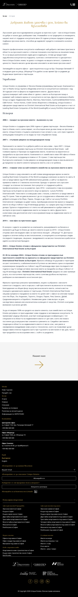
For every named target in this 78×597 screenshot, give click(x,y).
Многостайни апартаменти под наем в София (58, 525)
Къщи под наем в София (50, 511)
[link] (5, 16)
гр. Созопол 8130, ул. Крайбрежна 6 (15, 446)
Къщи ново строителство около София (17, 553)
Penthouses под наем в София (52, 530)
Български (6, 458)
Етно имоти (45, 546)
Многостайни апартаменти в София (16, 522)
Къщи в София (8, 511)
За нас (5, 16)
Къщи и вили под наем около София (54, 514)
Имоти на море (46, 538)
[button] (73, 4)
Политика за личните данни (12, 411)
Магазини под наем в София (13, 544)
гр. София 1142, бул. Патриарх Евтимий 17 (17, 425)
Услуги (4, 399)
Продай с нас (7, 393)
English (4, 461)
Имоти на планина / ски (49, 541)
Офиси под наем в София (12, 538)
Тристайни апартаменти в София (15, 519)
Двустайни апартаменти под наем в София (56, 517)
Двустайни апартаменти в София (15, 517)
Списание (5, 405)
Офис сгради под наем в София (14, 541)
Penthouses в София (10, 527)
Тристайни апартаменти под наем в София (56, 519)
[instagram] (42, 581)
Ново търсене (7, 390)
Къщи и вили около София (12, 514)
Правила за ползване (10, 408)
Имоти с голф (46, 544)
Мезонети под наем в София (51, 527)
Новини (5, 402)
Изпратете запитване (39, 487)
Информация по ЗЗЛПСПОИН (13, 414)
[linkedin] (48, 581)
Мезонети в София (10, 525)
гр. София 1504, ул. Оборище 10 (13, 435)
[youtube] (36, 581)
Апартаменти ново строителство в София (18, 550)
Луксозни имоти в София (12, 509)
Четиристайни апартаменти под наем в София (58, 522)
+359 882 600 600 (8, 428)
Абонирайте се (39, 478)
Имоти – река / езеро (48, 549)
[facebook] (30, 581)
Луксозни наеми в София (50, 509)
